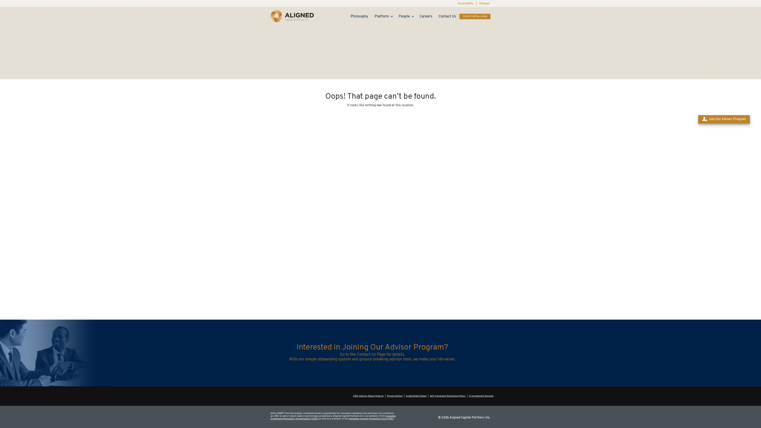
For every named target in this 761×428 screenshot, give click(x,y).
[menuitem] (484, 3)
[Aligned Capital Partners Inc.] (292, 16)
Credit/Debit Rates (416, 396)
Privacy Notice (394, 396)
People (404, 16)
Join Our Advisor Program (727, 119)
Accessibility (466, 3)
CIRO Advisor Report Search (368, 396)
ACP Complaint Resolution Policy (448, 396)
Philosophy (359, 16)
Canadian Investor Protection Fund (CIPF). (371, 418)
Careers (426, 16)
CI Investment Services (481, 396)
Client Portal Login (475, 16)
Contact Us (447, 16)
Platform (382, 16)
